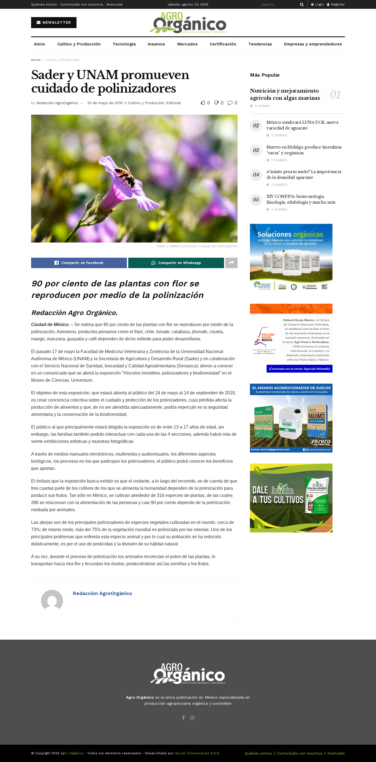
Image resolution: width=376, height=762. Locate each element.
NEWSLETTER (56, 22)
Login (319, 4)
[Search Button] (300, 4)
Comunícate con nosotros (81, 4)
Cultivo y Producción (78, 44)
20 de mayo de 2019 (104, 103)
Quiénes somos (44, 4)
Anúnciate (115, 4)
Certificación (223, 44)
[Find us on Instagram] (192, 718)
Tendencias (260, 44)
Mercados (187, 44)
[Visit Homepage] (188, 23)
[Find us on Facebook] (183, 718)
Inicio (39, 44)
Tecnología (124, 44)
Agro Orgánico (72, 753)
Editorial (173, 103)
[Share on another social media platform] (231, 263)
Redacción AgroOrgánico (57, 103)
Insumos (156, 44)
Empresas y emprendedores (313, 44)
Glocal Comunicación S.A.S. (197, 753)
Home (36, 60)
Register (337, 4)
